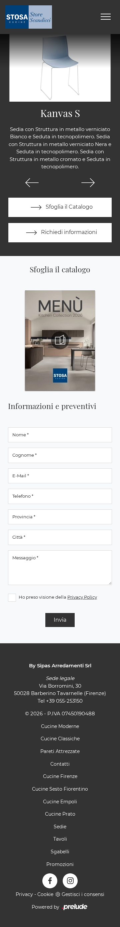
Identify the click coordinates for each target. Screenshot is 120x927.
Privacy (24, 894)
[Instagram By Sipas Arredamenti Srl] (70, 880)
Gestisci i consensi (83, 894)
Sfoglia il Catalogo (68, 207)
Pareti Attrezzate (60, 751)
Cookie (45, 894)
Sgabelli (60, 852)
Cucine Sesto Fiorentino (60, 789)
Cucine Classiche (60, 739)
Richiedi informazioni (68, 232)
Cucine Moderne (60, 726)
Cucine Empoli (60, 802)
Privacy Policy (82, 597)
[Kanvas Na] (32, 182)
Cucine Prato (60, 814)
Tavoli (60, 839)
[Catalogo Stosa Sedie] (60, 340)
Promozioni (60, 864)
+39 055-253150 (64, 701)
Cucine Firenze (60, 776)
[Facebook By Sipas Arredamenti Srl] (49, 880)
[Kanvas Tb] (88, 182)
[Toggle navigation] (106, 17)
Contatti (60, 764)
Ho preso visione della (58, 597)
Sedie (60, 827)
